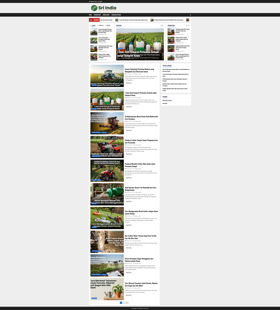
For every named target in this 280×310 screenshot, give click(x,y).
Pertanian (130, 48)
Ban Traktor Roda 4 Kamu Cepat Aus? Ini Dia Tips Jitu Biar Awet (107, 242)
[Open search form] (190, 14)
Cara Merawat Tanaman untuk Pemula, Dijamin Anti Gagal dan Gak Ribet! (107, 289)
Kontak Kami (106, 15)
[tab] (94, 26)
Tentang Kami (97, 15)
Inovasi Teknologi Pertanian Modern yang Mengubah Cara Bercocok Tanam (93, 31)
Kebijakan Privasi (116, 15)
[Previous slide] (161, 25)
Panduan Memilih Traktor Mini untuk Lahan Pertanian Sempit (171, 40)
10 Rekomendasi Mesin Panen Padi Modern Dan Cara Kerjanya (148, 20)
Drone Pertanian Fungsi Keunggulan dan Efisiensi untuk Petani (107, 265)
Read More (129, 83)
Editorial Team (121, 58)
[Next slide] (163, 25)
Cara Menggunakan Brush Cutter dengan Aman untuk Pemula (107, 218)
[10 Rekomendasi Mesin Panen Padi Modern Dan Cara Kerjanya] (140, 44)
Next (127, 302)
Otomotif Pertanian (122, 48)
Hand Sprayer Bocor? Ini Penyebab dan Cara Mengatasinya (107, 194)
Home (90, 15)
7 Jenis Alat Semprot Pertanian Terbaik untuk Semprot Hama (113, 20)
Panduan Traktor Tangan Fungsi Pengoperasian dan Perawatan (184, 20)
